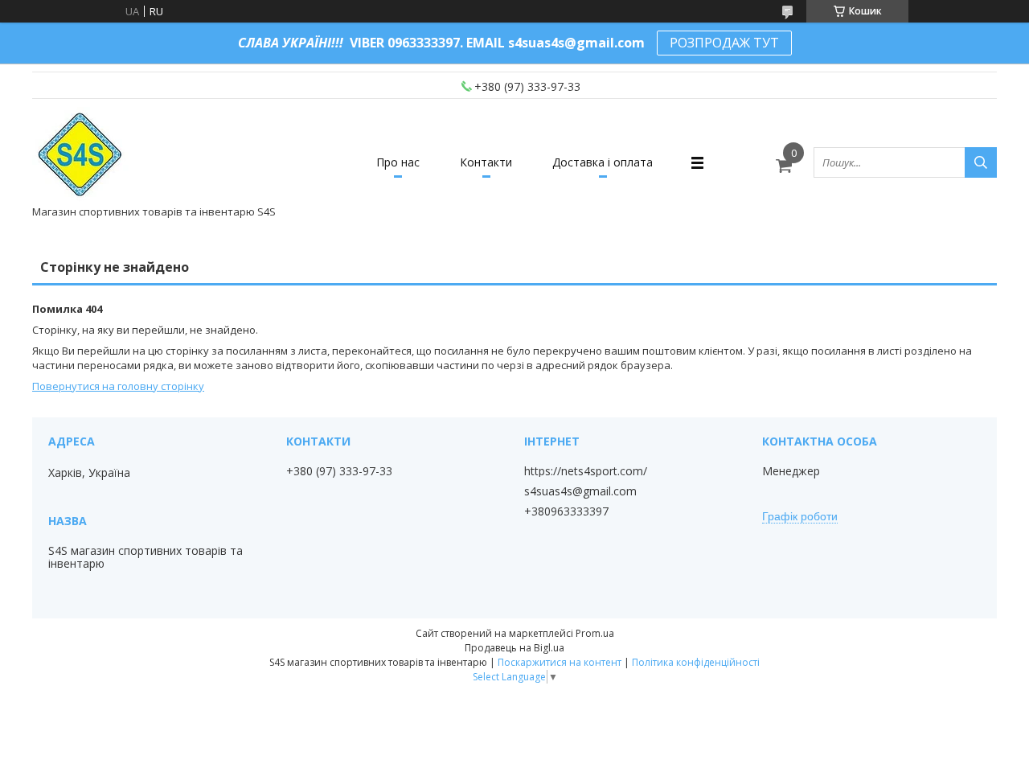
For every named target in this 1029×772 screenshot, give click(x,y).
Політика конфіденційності (696, 662)
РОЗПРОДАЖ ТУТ (724, 42)
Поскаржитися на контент (559, 662)
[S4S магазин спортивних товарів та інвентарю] (81, 155)
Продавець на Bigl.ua (514, 648)
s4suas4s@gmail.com (580, 491)
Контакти (486, 162)
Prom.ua (595, 633)
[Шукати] (981, 162)
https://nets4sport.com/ (585, 471)
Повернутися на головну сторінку (118, 386)
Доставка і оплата (602, 162)
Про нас (398, 162)
